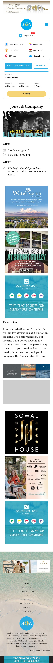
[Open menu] (46, 24)
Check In (8, 83)
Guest (36, 83)
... (12, 86)
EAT (26, 595)
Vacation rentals (18, 65)
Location (8, 75)
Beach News (39, 56)
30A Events (37, 50)
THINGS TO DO (26, 591)
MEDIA (26, 607)
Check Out (23, 83)
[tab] (18, 66)
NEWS (26, 583)
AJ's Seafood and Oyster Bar (24, 168)
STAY (26, 599)
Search (26, 94)
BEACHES (26, 587)
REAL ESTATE (26, 603)
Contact (26, 611)
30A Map (12, 56)
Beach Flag (37, 44)
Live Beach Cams (16, 44)
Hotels (41, 65)
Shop (26, 579)
